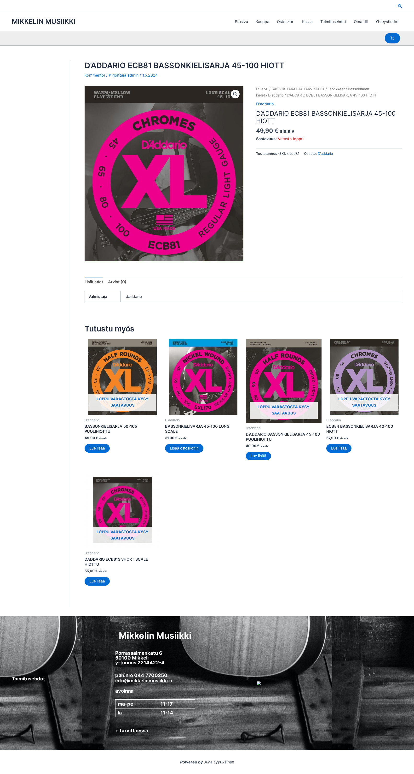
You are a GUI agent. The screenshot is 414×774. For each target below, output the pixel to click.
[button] (400, 6)
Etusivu (241, 21)
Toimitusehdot (333, 21)
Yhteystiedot (387, 21)
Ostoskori (285, 21)
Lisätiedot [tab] (94, 281)
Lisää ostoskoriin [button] (184, 448)
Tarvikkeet (336, 89)
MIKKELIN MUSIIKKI (43, 21)
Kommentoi (95, 75)
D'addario (276, 95)
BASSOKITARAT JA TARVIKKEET (298, 89)
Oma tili (361, 21)
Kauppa (262, 21)
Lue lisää (97, 448)
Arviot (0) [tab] (117, 281)
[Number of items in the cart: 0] (392, 38)
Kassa (307, 21)
